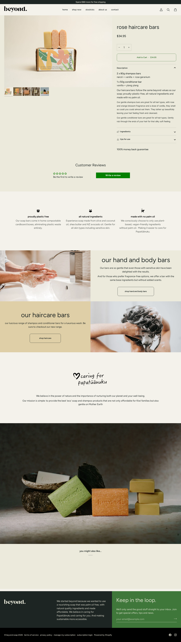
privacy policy (46, 635)
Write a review (113, 175)
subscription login (85, 635)
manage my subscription (65, 635)
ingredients (125, 131)
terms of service (31, 635)
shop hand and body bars (136, 291)
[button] (29, 598)
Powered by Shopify (103, 635)
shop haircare (45, 338)
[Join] (174, 619)
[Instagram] (175, 635)
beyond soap (12, 635)
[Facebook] (170, 635)
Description (122, 68)
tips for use (125, 139)
